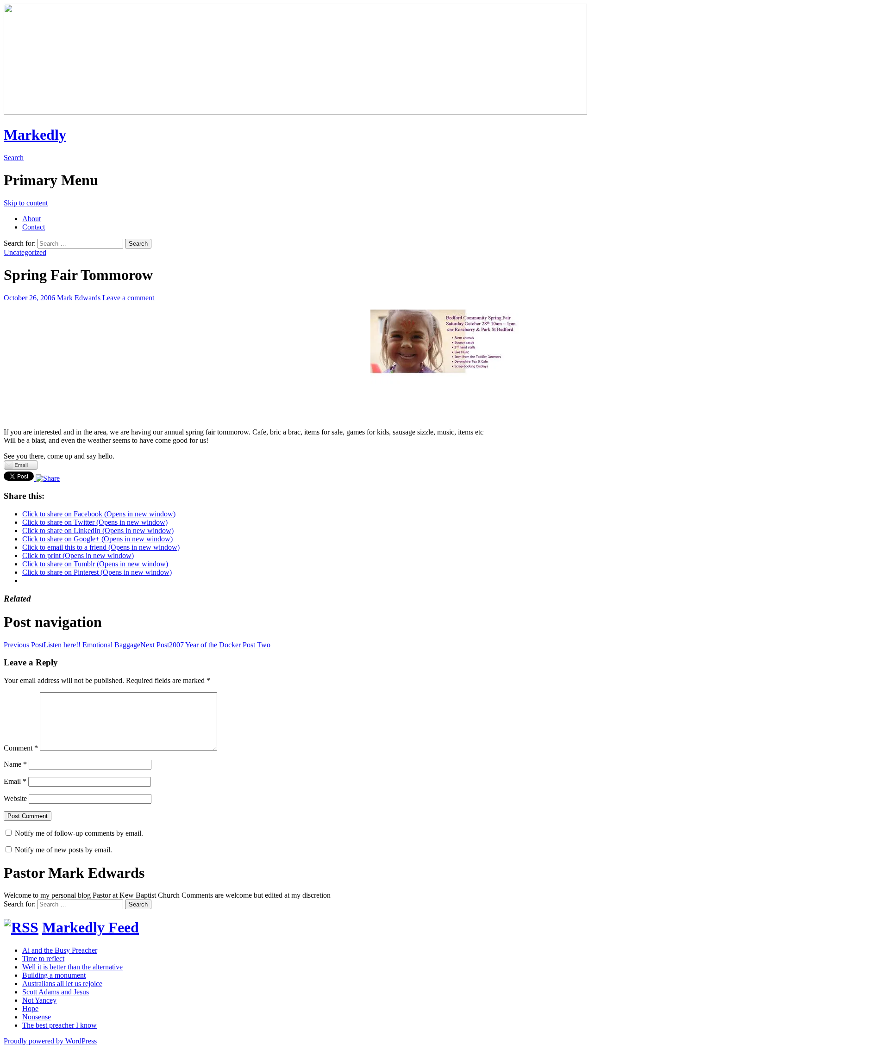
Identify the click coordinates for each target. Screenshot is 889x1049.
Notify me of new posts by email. (63, 850)
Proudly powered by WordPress (50, 1041)
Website (15, 798)
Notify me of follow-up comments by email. (79, 833)
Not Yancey (39, 1000)
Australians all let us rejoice (62, 983)
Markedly (35, 134)
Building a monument (54, 975)
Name (15, 764)
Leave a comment (128, 298)
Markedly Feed (90, 927)
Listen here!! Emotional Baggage (72, 645)
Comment (21, 748)
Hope (30, 1008)
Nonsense (36, 1017)
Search (14, 157)
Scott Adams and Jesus (55, 992)
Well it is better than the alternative (72, 967)
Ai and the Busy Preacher (59, 950)
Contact (33, 227)
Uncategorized (25, 252)
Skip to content (26, 203)
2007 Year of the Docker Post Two (205, 645)
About (31, 219)
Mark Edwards (78, 298)
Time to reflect (43, 958)
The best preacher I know (59, 1025)
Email (15, 781)
